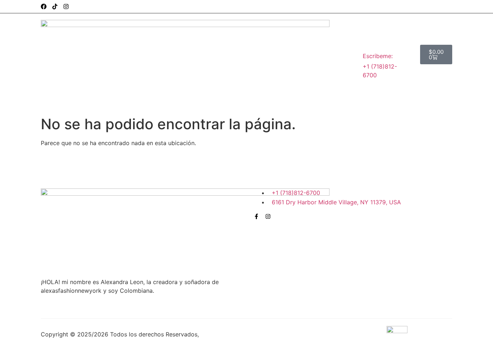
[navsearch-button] (443, 73)
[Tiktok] (55, 6)
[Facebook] (44, 6)
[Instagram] (66, 6)
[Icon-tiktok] (279, 216)
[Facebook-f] (256, 216)
